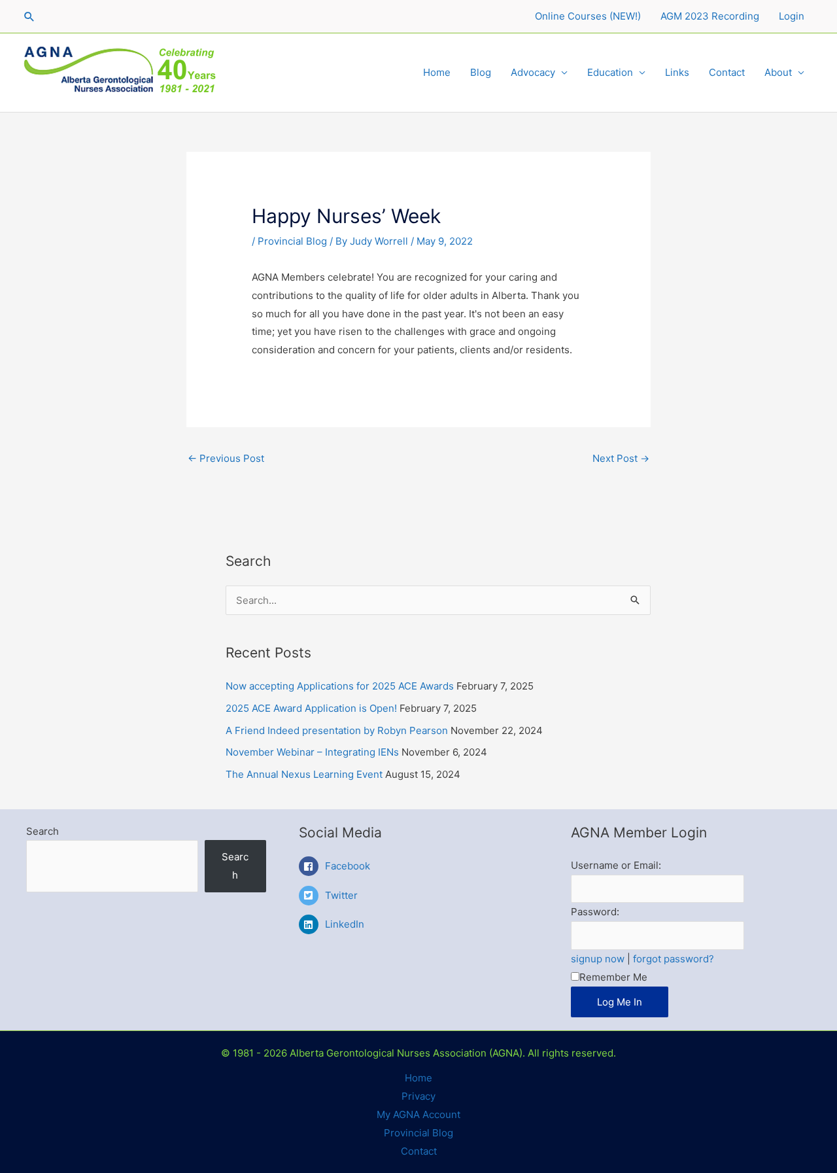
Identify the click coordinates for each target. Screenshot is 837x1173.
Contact (727, 72)
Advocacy (533, 72)
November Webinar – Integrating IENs (312, 752)
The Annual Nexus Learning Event (304, 774)
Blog (480, 72)
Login (791, 16)
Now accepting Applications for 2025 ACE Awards (340, 686)
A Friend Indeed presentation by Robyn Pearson (337, 730)
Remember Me (613, 977)
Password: (595, 911)
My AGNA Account (418, 1114)
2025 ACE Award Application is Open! (311, 708)
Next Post (620, 458)
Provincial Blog (292, 241)
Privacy (418, 1096)
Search (42, 831)
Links (677, 72)
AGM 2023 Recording (709, 16)
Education (610, 72)
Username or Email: (616, 865)
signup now (597, 959)
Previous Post (226, 458)
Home (437, 72)
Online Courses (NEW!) (588, 16)
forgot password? (673, 959)
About (778, 72)
